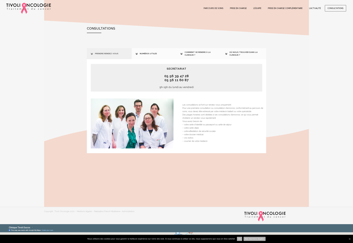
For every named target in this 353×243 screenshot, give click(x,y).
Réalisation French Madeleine (107, 211)
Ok (239, 239)
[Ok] (349, 238)
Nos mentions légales (254, 239)
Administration (128, 211)
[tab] (109, 53)
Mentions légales (84, 211)
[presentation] (109, 54)
